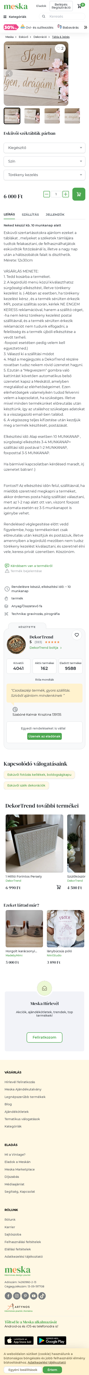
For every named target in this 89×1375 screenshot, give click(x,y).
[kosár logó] (79, 6)
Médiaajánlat (14, 1184)
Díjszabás (12, 1177)
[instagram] (17, 1296)
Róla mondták (44, 679)
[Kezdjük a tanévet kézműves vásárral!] (11, 27)
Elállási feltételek (18, 1249)
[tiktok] (42, 1296)
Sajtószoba (13, 1234)
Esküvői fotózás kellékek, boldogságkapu (39, 775)
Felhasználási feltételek (23, 1242)
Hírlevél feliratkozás (20, 1082)
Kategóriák (13, 1126)
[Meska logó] (16, 6)
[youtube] (33, 1296)
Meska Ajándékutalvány (23, 1089)
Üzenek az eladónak (44, 736)
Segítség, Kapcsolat (20, 1192)
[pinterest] (25, 1296)
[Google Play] (19, 1340)
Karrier (10, 1227)
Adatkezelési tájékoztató (24, 1257)
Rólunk (10, 1220)
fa (40, 606)
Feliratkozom (44, 1037)
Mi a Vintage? (15, 1155)
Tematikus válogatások (22, 1119)
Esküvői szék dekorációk (26, 785)
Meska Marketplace (20, 1169)
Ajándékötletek (17, 1112)
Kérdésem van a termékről (31, 566)
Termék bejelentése (26, 571)
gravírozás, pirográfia (43, 614)
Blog (8, 1104)
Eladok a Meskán (18, 1162)
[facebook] (8, 1296)
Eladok (41, 6)
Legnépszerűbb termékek (25, 1097)
